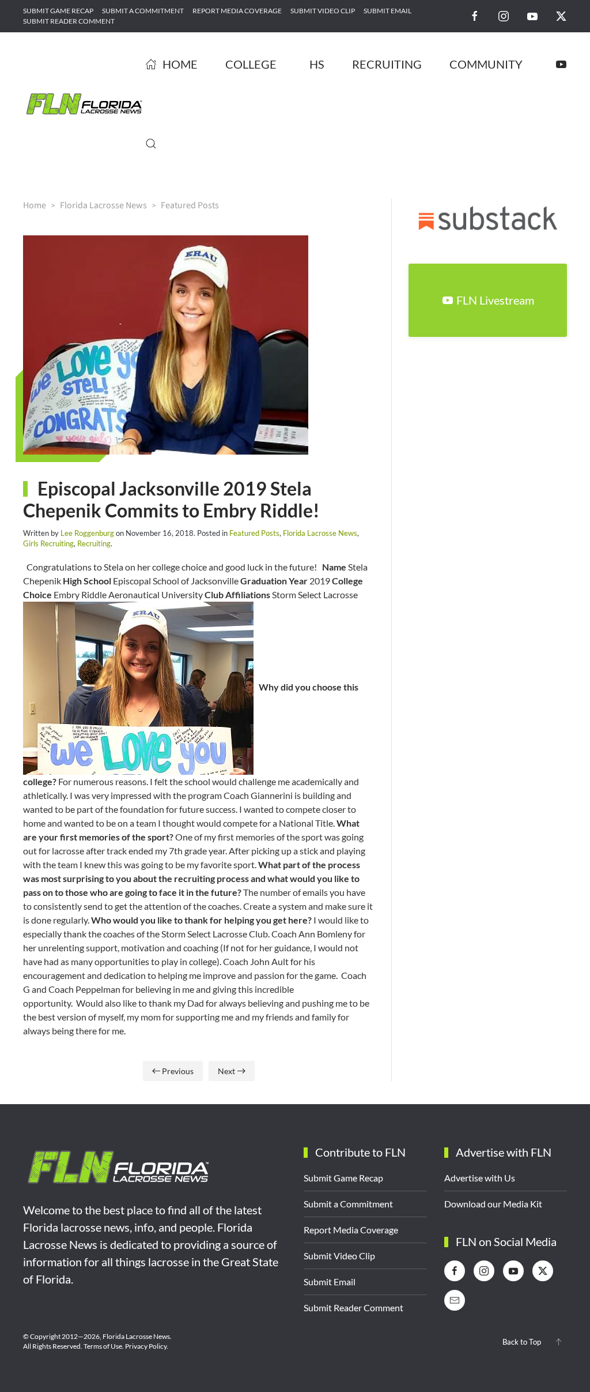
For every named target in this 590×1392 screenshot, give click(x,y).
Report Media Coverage (237, 10)
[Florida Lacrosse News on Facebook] (475, 15)
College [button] (251, 64)
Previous (178, 1071)
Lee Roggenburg (87, 533)
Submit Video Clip (322, 10)
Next (226, 1071)
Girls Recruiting (48, 543)
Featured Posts (254, 533)
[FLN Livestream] (561, 64)
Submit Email (387, 10)
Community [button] (486, 64)
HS (316, 64)
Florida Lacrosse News (320, 533)
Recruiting (387, 64)
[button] (151, 144)
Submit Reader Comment (69, 21)
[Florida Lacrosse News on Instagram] (503, 15)
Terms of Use (103, 1346)
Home (180, 64)
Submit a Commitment (143, 10)
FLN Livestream (495, 300)
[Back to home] (84, 104)
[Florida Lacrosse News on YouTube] (532, 15)
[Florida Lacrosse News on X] (561, 15)
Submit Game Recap (58, 10)
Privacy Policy (146, 1346)
